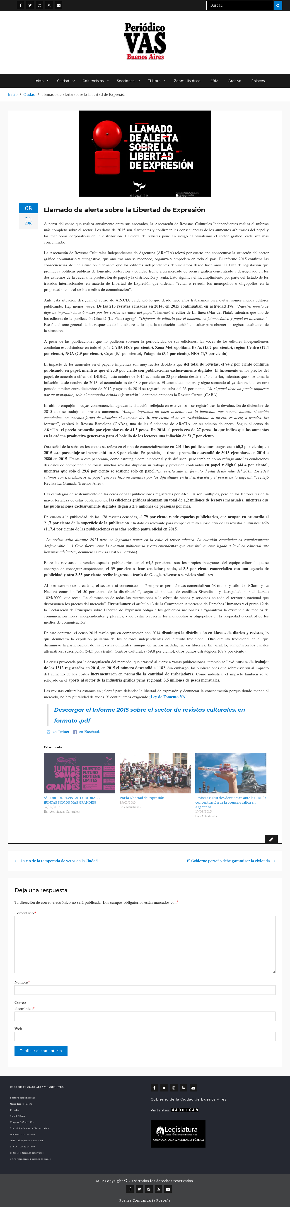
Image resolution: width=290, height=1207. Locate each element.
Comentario (25, 912)
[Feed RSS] (49, 5)
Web (18, 1028)
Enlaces (258, 81)
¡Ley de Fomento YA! (168, 697)
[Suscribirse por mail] (58, 5)
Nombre (22, 982)
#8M (214, 81)
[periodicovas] (39, 5)
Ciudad (63, 81)
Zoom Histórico (187, 81)
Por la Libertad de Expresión (142, 798)
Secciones (125, 81)
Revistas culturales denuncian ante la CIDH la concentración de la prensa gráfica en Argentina (230, 802)
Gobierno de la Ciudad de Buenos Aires (188, 1099)
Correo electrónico (24, 1005)
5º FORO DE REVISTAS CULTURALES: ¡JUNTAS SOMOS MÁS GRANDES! (73, 800)
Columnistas (93, 81)
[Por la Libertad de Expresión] (155, 773)
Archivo (234, 81)
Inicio (39, 81)
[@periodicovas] (20, 5)
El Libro (154, 81)
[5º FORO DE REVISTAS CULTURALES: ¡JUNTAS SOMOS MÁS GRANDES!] (79, 773)
